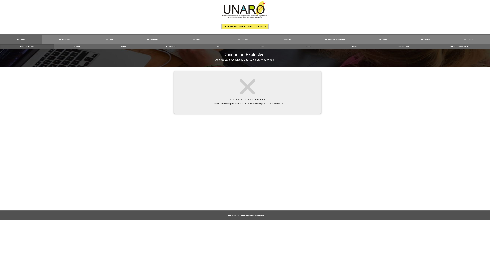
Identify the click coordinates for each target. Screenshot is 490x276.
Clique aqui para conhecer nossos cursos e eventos (245, 26)
